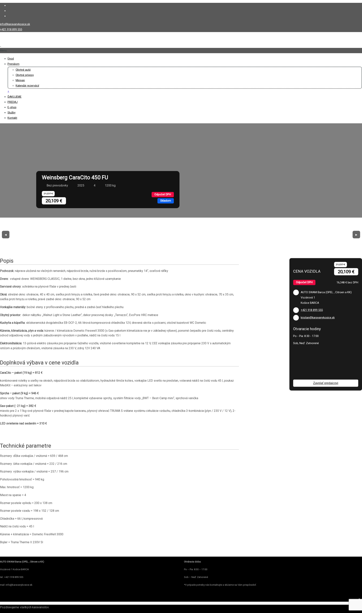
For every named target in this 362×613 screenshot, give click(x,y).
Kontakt (12, 118)
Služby (11, 112)
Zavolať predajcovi (325, 383)
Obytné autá (23, 69)
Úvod (11, 58)
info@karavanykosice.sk (15, 24)
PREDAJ (13, 102)
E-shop (12, 107)
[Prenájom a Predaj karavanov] (33, 45)
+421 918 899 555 (11, 29)
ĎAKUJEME (14, 96)
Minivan (20, 80)
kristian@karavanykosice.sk (318, 317)
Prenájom (13, 64)
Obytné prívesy (25, 75)
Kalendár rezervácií (27, 85)
